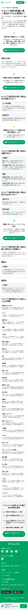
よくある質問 (4, 582)
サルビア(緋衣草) (6, 7)
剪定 (11, 167)
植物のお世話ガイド (16, 566)
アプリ (24, 566)
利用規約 (16, 572)
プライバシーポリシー (7, 572)
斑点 (22, 22)
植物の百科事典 (5, 566)
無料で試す (20, 2)
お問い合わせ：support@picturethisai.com (13, 585)
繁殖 (12, 162)
